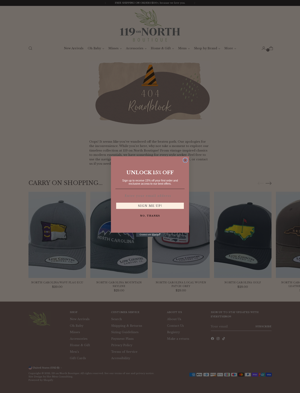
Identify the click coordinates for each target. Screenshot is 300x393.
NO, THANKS (150, 215)
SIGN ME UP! (150, 206)
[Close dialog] (185, 160)
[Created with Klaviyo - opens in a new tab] (150, 235)
